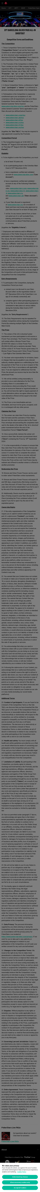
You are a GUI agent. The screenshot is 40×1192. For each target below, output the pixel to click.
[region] (20, 1177)
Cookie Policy (21, 1172)
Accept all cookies (20, 1188)
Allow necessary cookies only (20, 1182)
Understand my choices (20, 1177)
